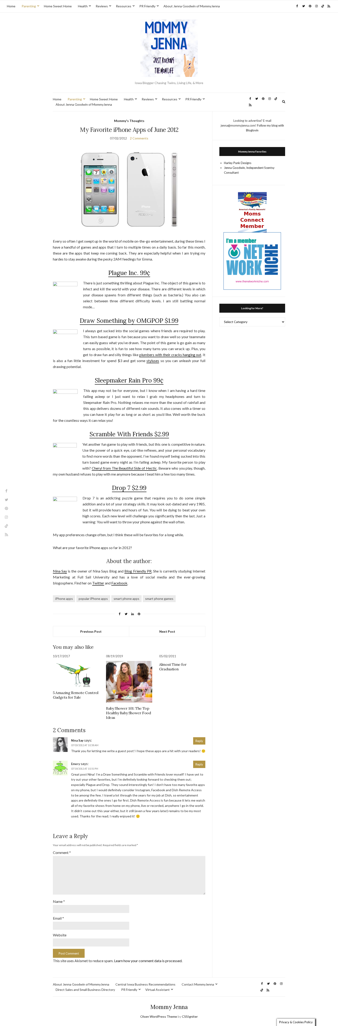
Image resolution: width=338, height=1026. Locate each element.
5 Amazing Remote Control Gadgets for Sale (75, 695)
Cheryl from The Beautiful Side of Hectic (124, 468)
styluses (152, 360)
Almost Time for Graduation (172, 666)
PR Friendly (147, 6)
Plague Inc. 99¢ (129, 273)
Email (58, 918)
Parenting (29, 6)
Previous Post (91, 631)
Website (59, 935)
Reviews (102, 6)
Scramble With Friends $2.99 (129, 434)
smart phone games (159, 599)
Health (83, 6)
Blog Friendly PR (137, 571)
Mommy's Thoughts (129, 121)
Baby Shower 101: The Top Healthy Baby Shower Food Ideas (128, 713)
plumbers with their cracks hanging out (170, 354)
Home (11, 6)
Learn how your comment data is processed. (148, 960)
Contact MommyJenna (198, 984)
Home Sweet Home (58, 6)
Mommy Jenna (169, 1007)
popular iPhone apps (93, 599)
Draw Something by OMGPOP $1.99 (129, 320)
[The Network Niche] (252, 260)
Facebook (119, 583)
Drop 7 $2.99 (129, 488)
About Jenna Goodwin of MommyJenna (191, 6)
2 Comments (139, 138)
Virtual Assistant (157, 990)
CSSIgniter (190, 1016)
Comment (62, 852)
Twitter (98, 583)
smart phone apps (126, 599)
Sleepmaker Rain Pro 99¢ (129, 380)
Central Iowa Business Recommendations (145, 984)
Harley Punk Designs (237, 163)
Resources (123, 6)
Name (59, 901)
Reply (199, 741)
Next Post (167, 631)
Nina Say (60, 571)
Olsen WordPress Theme (158, 1016)
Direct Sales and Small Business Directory (85, 990)
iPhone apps (64, 599)
